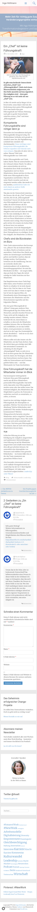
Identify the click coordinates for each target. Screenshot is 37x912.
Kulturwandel (18, 477)
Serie (12, 870)
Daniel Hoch (19, 513)
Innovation (16, 845)
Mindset (7, 864)
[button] (3, 908)
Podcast (8, 866)
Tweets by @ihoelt (10, 799)
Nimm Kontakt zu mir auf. (13, 717)
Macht (25, 861)
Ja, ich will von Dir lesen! (13, 746)
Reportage (22, 867)
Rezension (27, 867)
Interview (9, 849)
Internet (23, 846)
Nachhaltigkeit (14, 864)
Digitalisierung (12, 835)
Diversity (25, 835)
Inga (23, 54)
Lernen (20, 861)
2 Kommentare (11, 480)
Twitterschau (8, 874)
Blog (7, 477)
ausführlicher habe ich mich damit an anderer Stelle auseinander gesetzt (17, 187)
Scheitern (6, 870)
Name (6, 649)
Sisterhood (26, 870)
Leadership (27, 477)
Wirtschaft (21, 874)
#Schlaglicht (21, 828)
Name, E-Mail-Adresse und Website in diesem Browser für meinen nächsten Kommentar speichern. (17, 677)
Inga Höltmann (9, 3)
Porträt (16, 867)
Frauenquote (25, 839)
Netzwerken (23, 864)
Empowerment (12, 838)
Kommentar (9, 625)
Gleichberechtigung (15, 842)
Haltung (7, 846)
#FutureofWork (11, 824)
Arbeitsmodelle (12, 831)
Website (6, 665)
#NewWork (10, 828)
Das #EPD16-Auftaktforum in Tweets (7, 491)
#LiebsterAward (23, 825)
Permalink (19, 520)
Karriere (19, 849)
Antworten (27, 550)
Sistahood (18, 870)
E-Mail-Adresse (10, 657)
